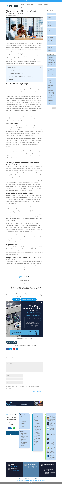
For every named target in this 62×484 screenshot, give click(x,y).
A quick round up (12, 74)
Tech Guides (51, 44)
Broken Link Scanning (36, 442)
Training (50, 47)
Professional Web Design (24, 434)
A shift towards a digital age (14, 69)
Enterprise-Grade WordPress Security (51, 102)
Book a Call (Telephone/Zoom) (13, 433)
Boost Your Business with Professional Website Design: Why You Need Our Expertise (51, 418)
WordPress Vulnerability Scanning (36, 420)
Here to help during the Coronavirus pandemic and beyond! (21, 76)
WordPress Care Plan (23, 440)
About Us (22, 416)
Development (51, 14)
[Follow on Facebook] (9, 428)
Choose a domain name (37, 439)
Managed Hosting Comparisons (24, 443)
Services (22, 445)
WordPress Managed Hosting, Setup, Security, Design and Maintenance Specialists (23, 78)
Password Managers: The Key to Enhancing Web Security (51, 424)
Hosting (49, 25)
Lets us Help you (32, 464)
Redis (35, 446)
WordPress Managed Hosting (28, 299)
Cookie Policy (42, 480)
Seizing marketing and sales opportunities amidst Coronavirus (21, 72)
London (49, 34)
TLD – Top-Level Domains (37, 436)
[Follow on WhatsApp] (14, 428)
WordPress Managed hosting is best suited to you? (52, 452)
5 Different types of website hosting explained (51, 443)
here (26, 269)
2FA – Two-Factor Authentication (37, 424)
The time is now (12, 70)
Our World (50, 37)
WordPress (50, 50)
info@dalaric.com (15, 466)
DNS (35, 444)
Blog (21, 419)
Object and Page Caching (37, 427)
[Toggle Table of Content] (40, 67)
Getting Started (23, 421)
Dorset (49, 22)
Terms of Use (19, 480)
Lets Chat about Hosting (24, 426)
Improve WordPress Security (37, 417)
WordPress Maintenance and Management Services (52, 457)
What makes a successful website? (16, 73)
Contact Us (23, 423)
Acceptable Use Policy (34, 480)
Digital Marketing (15, 15)
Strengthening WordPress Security (52, 448)
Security (50, 40)
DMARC (35, 449)
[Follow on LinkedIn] (11, 428)
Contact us (16, 299)
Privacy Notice (26, 480)
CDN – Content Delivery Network (37, 433)
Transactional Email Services (37, 430)
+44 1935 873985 (15, 470)
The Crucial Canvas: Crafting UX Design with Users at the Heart (50, 429)
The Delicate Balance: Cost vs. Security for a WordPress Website (51, 94)
